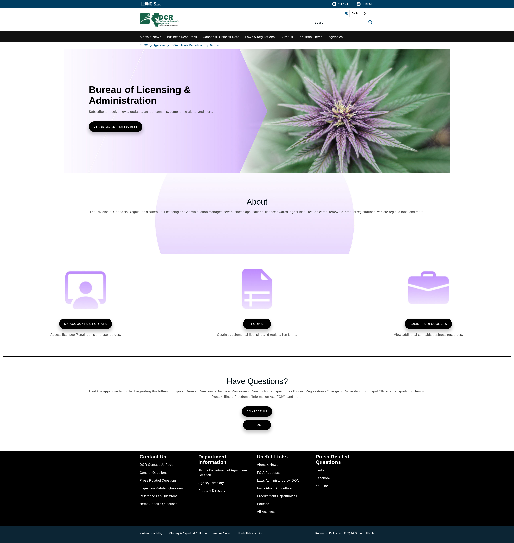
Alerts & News (150, 37)
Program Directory (211, 490)
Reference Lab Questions (159, 496)
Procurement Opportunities (277, 496)
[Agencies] (346, 36)
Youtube (322, 486)
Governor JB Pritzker (329, 533)
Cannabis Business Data (221, 37)
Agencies (344, 4)
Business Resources (182, 37)
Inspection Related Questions (162, 488)
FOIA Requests (268, 472)
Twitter (321, 470)
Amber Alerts (221, 533)
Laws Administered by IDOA (278, 480)
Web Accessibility (151, 533)
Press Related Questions (158, 480)
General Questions (153, 472)
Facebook (323, 478)
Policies (263, 504)
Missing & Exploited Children (188, 533)
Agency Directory (211, 483)
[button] (116, 126)
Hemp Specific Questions (158, 504)
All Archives (266, 511)
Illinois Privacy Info (249, 533)
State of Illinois (364, 533)
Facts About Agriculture (274, 488)
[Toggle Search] (370, 22)
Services (368, 4)
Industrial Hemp (311, 37)
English (356, 13)
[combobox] (358, 13)
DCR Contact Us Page (156, 464)
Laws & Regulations (260, 37)
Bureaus (287, 37)
